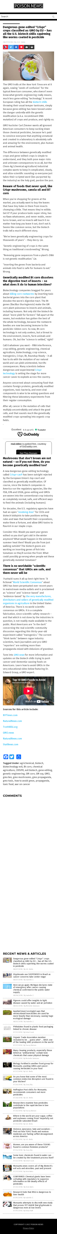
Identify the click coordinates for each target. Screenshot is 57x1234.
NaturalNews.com (12, 721)
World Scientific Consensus (27, 582)
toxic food (8, 784)
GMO (47, 773)
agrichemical (27, 763)
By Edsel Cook (29, 1032)
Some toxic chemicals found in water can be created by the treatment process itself (33, 1156)
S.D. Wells (21, 42)
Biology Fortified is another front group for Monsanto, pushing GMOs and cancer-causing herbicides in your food (33, 1066)
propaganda (42, 780)
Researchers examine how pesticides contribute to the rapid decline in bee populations (30, 1105)
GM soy (39, 773)
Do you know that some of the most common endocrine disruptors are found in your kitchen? (33, 1079)
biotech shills (40, 102)
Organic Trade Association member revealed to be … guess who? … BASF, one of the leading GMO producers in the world (33, 1040)
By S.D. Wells (28, 969)
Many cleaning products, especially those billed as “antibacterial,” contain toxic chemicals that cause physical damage (32, 1053)
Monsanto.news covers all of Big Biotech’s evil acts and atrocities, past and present (32, 1167)
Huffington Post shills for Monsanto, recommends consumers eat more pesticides (30, 1092)
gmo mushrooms (22, 777)
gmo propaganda (41, 777)
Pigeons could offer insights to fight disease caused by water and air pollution (32, 1001)
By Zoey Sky (28, 1085)
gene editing (45, 770)
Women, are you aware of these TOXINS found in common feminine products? (31, 1145)
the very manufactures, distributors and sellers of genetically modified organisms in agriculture (28, 600)
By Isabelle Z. (29, 980)
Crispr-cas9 (16, 474)
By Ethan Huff (28, 1211)
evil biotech (31, 770)
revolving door (26, 512)
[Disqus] (28, 836)
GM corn (30, 773)
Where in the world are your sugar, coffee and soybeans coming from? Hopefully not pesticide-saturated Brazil (33, 1118)
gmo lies (7, 777)
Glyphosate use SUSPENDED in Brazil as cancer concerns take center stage (32, 975)
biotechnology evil (13, 766)
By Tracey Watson (30, 1045)
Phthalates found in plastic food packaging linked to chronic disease (33, 1027)
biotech (39, 763)
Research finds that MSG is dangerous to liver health (32, 1193)
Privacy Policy (28, 1228)
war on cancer (22, 784)
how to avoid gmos (24, 780)
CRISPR (20, 770)
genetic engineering (14, 773)
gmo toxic (8, 780)
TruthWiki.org (10, 727)
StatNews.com (10, 744)
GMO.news (19, 654)
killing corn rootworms (22, 293)
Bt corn (28, 766)
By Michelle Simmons (31, 1006)
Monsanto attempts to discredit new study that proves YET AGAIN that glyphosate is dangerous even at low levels (32, 1205)
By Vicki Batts (28, 1171)
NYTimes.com (10, 715)
